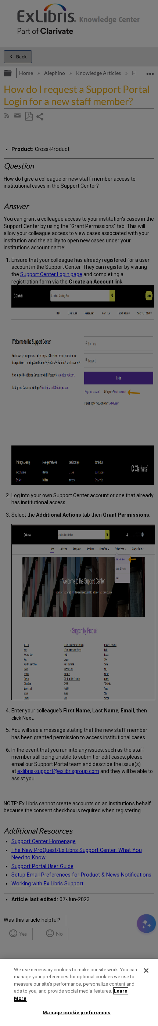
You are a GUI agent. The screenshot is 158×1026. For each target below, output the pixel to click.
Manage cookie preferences (76, 1012)
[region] (79, 992)
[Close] (146, 970)
